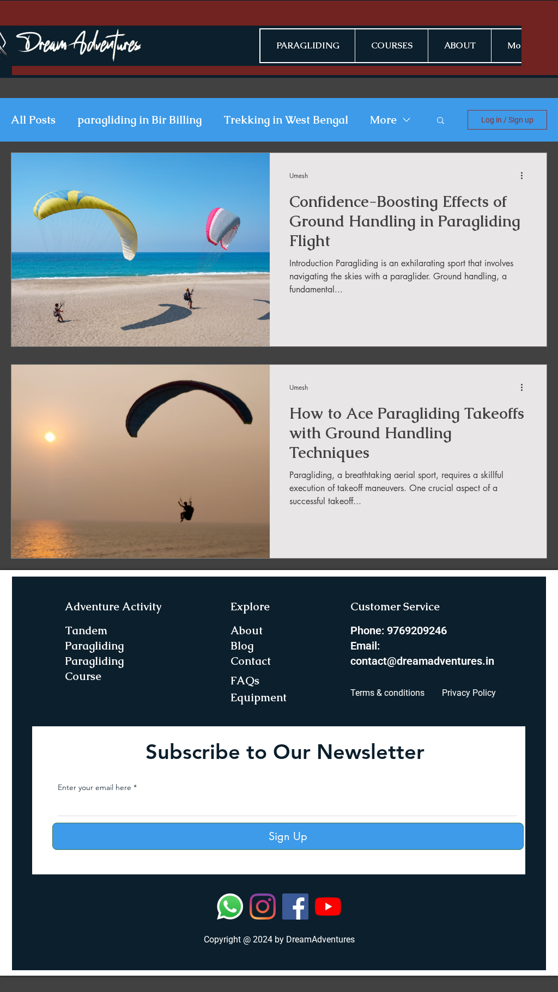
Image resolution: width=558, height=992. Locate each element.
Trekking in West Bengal (285, 120)
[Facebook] (295, 906)
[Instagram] (263, 906)
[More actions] (525, 175)
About (247, 630)
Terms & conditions (387, 693)
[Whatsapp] (230, 906)
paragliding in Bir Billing (139, 120)
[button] (440, 121)
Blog (242, 646)
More (383, 120)
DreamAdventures (320, 939)
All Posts (33, 120)
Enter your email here (94, 787)
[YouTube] (328, 906)
